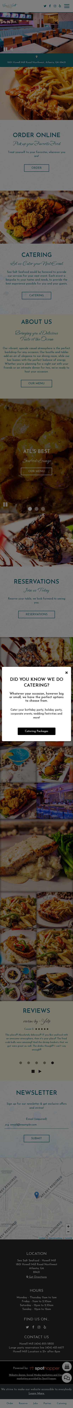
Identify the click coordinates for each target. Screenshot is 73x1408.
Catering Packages (36, 731)
